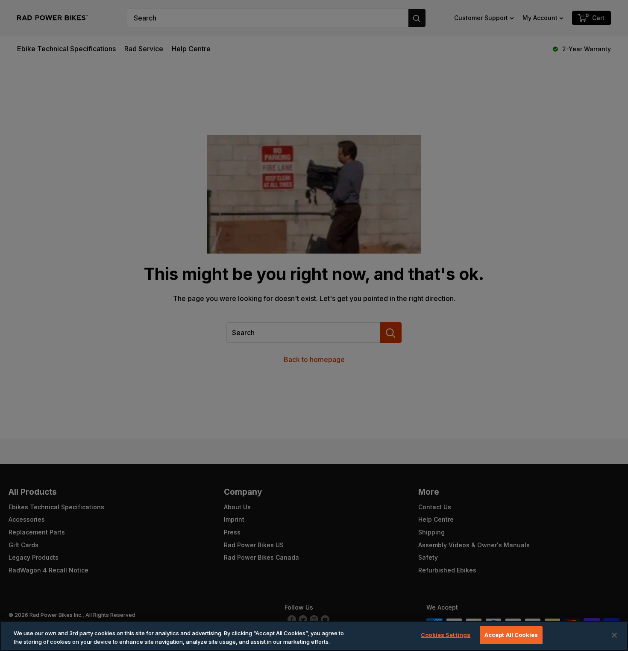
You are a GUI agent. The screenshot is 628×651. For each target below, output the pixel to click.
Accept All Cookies (511, 634)
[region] (314, 636)
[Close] (614, 635)
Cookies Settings (445, 634)
